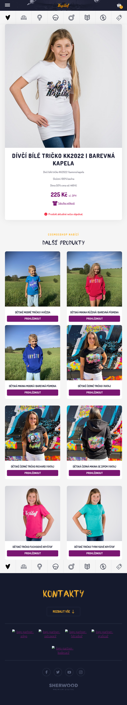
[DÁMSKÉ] (39, 17)
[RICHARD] (24, 17)
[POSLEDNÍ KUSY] (119, 17)
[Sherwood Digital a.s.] (63, 686)
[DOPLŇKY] (87, 17)
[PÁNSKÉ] (71, 17)
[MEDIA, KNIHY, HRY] (103, 17)
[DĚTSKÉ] (55, 17)
